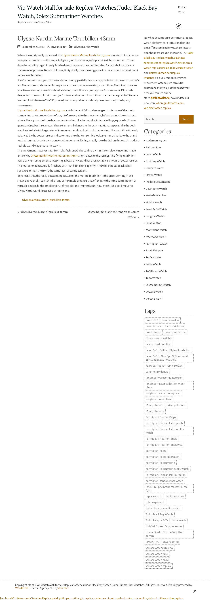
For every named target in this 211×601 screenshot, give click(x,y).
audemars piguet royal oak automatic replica (120, 598)
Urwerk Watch (154, 291)
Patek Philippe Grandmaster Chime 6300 (167, 488)
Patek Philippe (154, 250)
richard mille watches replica (165, 598)
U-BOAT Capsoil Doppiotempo (164, 526)
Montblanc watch (156, 229)
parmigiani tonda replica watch (164, 480)
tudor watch (179, 520)
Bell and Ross (153, 147)
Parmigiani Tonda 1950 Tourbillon (166, 474)
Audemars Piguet (156, 140)
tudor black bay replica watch (163, 508)
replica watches (174, 496)
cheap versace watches (159, 338)
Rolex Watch (153, 264)
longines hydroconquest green (164, 377)
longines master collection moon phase (165, 385)
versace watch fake (157, 553)
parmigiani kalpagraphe (160, 462)
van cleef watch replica (157, 107)
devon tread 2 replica (158, 344)
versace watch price (157, 559)
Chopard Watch (155, 168)
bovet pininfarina (175, 332)
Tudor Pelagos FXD (157, 520)
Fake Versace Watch (181, 67)
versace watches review (159, 547)
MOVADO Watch (156, 236)
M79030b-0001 (155, 405)
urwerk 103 (152, 541)
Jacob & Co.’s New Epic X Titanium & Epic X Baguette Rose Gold (167, 358)
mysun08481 (59, 46)
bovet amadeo (170, 320)
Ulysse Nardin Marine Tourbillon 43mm (86, 55)
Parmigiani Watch (157, 243)
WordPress (21, 588)
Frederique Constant (158, 181)
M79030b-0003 (155, 411)
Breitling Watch (155, 161)
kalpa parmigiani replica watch (164, 365)
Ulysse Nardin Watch (86, 46)
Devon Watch (154, 175)
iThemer (63, 588)
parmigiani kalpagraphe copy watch (167, 468)
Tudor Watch (153, 277)
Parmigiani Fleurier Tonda (161, 438)
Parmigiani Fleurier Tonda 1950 (164, 444)
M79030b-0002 (176, 405)
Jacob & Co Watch (156, 209)
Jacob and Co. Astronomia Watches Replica (25, 598)
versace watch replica (158, 565)
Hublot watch (154, 202)
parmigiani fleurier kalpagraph (164, 423)
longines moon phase (159, 399)
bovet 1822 (152, 320)
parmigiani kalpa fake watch (162, 456)
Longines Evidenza (157, 371)
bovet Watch (153, 154)
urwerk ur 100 (170, 541)
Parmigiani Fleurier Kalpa (161, 417)
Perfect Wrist (182, 10)
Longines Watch (155, 216)
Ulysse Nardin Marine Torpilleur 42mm (165, 534)
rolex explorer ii (155, 502)
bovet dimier (153, 332)
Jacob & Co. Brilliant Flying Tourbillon (168, 350)
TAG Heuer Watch (156, 271)
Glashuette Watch (156, 188)
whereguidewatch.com (170, 103)
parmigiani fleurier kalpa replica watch (165, 431)
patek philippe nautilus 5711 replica (72, 598)
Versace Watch (154, 298)
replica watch (154, 496)
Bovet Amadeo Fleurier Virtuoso (165, 326)
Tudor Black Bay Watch (159, 514)
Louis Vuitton (153, 223)
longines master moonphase (163, 393)
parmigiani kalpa (156, 450)
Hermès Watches (156, 195)
